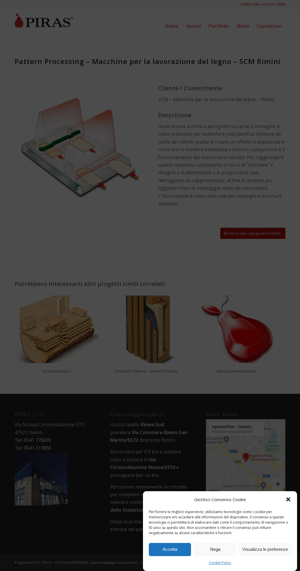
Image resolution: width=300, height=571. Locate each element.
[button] (288, 499)
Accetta (170, 549)
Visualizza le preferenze (265, 549)
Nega (215, 549)
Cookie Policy (220, 562)
